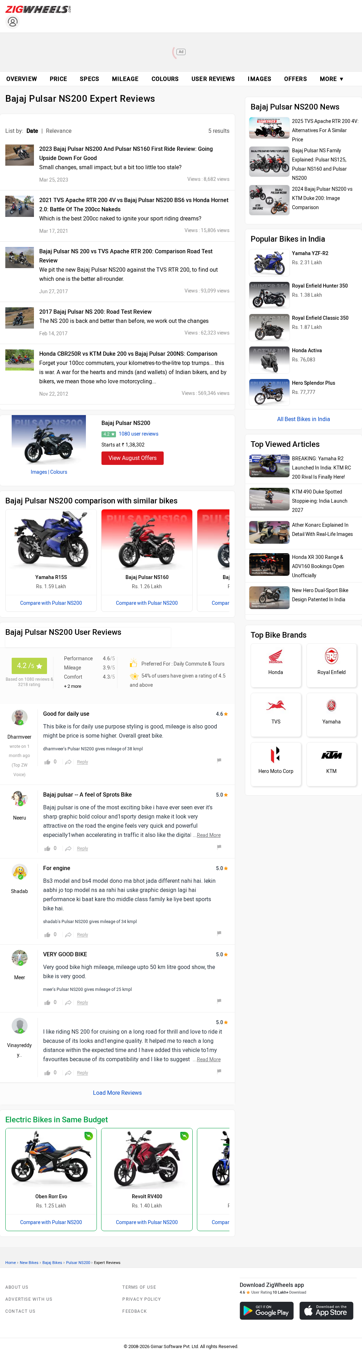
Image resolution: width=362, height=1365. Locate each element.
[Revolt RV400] (146, 1158)
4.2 (107, 434)
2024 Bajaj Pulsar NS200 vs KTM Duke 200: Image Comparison (322, 198)
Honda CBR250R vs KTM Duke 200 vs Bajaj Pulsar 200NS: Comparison (128, 353)
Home (10, 1262)
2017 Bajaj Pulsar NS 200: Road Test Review (95, 311)
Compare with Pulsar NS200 (51, 603)
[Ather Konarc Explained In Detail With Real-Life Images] (269, 532)
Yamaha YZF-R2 (310, 253)
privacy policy (141, 1299)
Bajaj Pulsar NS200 (125, 423)
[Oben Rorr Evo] (51, 1158)
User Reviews (213, 79)
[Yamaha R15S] (51, 539)
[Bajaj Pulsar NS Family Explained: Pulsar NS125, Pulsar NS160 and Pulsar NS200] (269, 161)
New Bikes (29, 1262)
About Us (17, 1287)
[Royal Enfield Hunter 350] (269, 295)
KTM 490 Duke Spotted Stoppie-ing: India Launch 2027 (320, 501)
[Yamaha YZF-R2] (269, 263)
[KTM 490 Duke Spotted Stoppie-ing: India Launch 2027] (269, 499)
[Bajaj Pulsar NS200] (49, 440)
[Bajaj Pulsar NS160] (146, 539)
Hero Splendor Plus (313, 383)
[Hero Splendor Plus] (269, 392)
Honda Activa (307, 351)
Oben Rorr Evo (51, 1197)
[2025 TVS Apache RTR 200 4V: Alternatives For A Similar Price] (269, 128)
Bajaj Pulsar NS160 (147, 577)
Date (32, 131)
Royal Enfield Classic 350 (320, 318)
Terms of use (139, 1287)
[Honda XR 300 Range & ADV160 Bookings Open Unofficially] (269, 564)
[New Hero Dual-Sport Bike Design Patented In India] (269, 597)
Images (39, 472)
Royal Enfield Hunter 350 (320, 286)
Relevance (58, 131)
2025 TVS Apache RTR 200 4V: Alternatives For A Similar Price (325, 130)
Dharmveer (19, 737)
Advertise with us (28, 1299)
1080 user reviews (138, 434)
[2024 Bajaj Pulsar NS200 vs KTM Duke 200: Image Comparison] (269, 200)
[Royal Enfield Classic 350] (269, 327)
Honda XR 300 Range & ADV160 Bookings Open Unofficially (318, 566)
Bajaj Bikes (52, 1262)
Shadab (19, 891)
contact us (20, 1311)
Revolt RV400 (147, 1197)
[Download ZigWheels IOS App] (326, 1311)
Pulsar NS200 (78, 1262)
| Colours (57, 472)
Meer (19, 978)
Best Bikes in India (307, 419)
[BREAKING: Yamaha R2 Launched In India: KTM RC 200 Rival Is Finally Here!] (269, 466)
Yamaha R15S (51, 577)
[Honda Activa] (269, 360)
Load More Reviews (117, 1092)
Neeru (19, 818)
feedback (134, 1311)
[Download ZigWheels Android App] (267, 1311)
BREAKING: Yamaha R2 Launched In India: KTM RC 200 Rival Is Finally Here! (321, 468)
